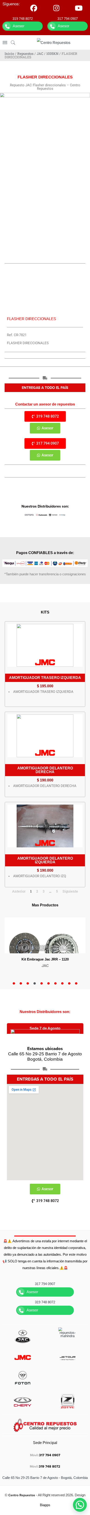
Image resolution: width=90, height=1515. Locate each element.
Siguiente (70, 891)
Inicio (9, 53)
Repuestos (25, 53)
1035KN (52, 53)
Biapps (45, 1505)
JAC (40, 53)
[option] (45, 945)
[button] (80, 1505)
